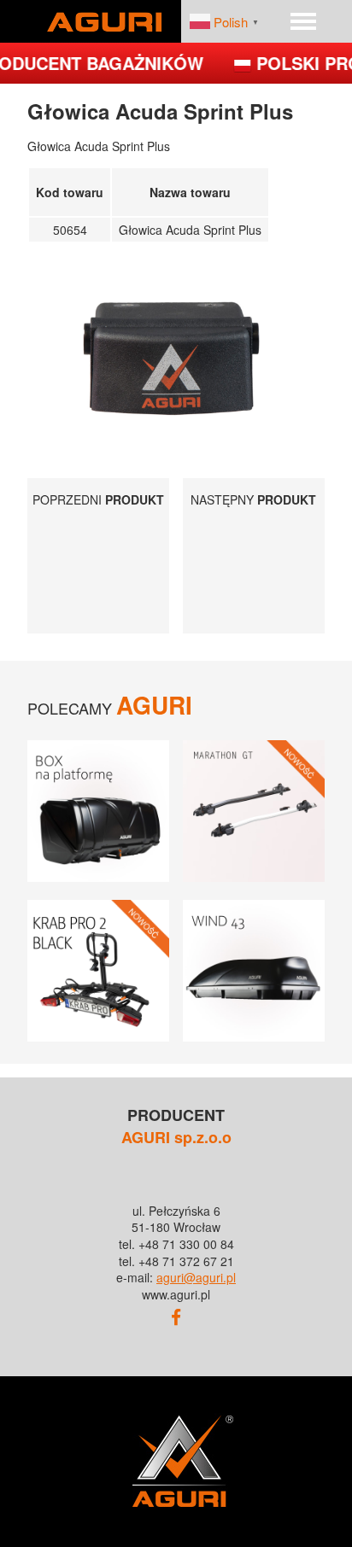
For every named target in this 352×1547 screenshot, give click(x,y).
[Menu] (303, 21)
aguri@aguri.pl (196, 1277)
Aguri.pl (104, 21)
